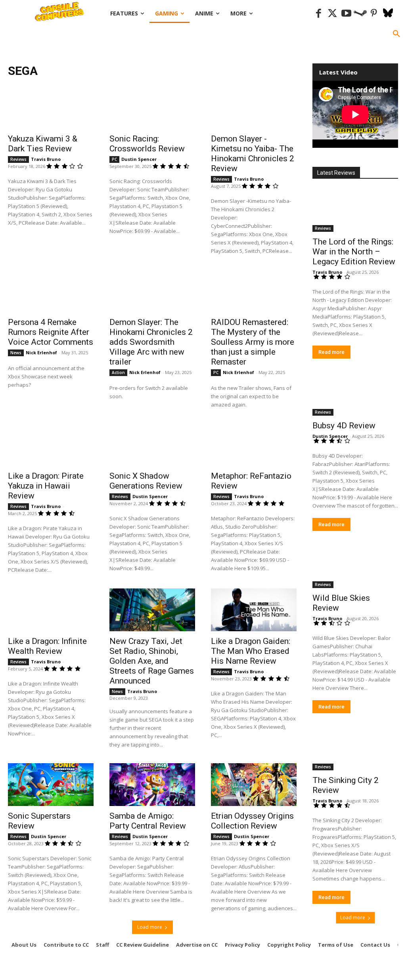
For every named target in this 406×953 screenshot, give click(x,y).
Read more (331, 352)
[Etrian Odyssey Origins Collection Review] (254, 784)
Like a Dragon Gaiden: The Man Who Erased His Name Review (250, 651)
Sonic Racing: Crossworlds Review (147, 143)
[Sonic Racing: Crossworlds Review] (152, 107)
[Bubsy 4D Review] (355, 394)
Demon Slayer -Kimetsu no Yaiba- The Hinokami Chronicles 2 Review (252, 153)
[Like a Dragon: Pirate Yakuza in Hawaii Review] (51, 444)
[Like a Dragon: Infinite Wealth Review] (51, 609)
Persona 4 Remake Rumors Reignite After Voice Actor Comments (50, 332)
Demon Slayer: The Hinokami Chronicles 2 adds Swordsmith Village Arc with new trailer (151, 342)
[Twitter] (332, 14)
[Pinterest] (374, 14)
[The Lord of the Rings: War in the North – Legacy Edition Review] (355, 210)
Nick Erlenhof (41, 352)
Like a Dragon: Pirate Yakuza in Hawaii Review (46, 485)
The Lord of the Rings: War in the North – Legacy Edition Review (353, 251)
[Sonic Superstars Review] (51, 784)
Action (118, 372)
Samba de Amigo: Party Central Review (147, 821)
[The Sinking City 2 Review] (355, 749)
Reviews (18, 159)
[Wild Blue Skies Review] (355, 566)
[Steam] (360, 14)
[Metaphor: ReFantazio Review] (254, 444)
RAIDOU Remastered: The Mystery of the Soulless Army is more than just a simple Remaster (252, 342)
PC (114, 159)
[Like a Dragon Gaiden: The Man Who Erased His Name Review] (254, 609)
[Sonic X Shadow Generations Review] (152, 444)
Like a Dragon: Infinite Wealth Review (47, 646)
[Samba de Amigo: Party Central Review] (152, 784)
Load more (149, 927)
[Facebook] (319, 14)
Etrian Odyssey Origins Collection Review (252, 821)
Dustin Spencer (139, 159)
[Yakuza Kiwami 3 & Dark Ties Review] (51, 107)
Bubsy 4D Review (343, 425)
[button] (396, 34)
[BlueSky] (388, 14)
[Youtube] (346, 14)
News (15, 352)
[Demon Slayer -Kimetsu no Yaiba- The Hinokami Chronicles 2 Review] (254, 107)
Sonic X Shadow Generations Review (145, 481)
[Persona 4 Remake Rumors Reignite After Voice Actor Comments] (51, 290)
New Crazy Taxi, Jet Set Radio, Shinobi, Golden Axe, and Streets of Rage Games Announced (151, 661)
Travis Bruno (46, 159)
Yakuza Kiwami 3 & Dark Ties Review (42, 143)
